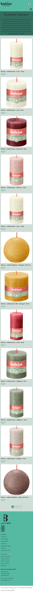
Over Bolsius (4, 554)
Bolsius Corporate (5, 561)
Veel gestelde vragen (6, 546)
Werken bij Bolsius (5, 559)
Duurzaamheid (4, 541)
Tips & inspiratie (4, 539)
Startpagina (3, 534)
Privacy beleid (20, 587)
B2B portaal (3, 565)
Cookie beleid (28, 587)
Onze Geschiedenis (6, 556)
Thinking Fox (9, 590)
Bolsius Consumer (5, 563)
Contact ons (4, 543)
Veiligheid (3, 548)
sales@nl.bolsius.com (6, 580)
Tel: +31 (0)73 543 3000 (7, 578)
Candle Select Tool (5, 550)
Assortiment (3, 536)
